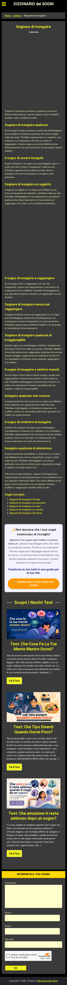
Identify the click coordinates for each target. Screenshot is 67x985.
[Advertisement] (33, 71)
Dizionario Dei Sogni (48, 981)
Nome (8, 912)
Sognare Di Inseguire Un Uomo (26, 513)
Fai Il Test (14, 680)
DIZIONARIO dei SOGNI (34, 4)
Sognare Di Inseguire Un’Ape (25, 499)
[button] (4, 4)
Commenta (33, 32)
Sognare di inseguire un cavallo (26, 509)
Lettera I (17, 15)
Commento (10, 883)
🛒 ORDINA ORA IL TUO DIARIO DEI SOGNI (33, 584)
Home (8, 15)
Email (8, 926)
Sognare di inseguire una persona (28, 503)
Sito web (9, 939)
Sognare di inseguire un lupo (25, 506)
